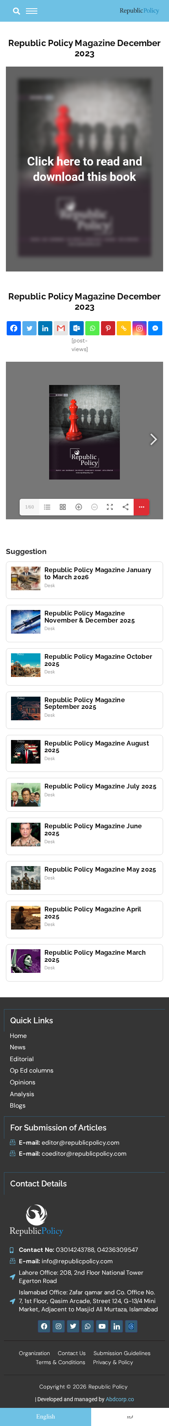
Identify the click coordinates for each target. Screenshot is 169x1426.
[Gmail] (61, 328)
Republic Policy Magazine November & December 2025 (89, 617)
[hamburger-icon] (31, 11)
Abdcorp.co (120, 1399)
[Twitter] (29, 328)
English (45, 1417)
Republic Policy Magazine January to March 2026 (98, 573)
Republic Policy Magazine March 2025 (95, 956)
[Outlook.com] (77, 328)
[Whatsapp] (92, 328)
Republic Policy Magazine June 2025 (93, 829)
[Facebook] (14, 328)
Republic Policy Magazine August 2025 (96, 747)
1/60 (29, 507)
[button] (16, 10)
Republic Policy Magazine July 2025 (100, 786)
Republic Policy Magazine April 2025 (92, 912)
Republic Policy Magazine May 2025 (100, 869)
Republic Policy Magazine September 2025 (84, 703)
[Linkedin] (45, 328)
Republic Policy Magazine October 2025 (98, 660)
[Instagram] (139, 328)
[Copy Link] (124, 328)
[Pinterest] (108, 328)
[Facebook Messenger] (155, 328)
